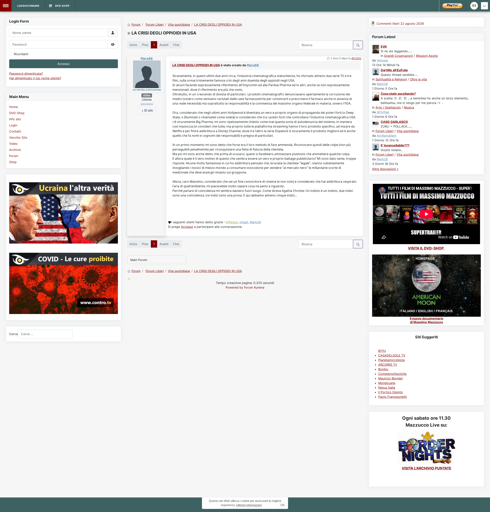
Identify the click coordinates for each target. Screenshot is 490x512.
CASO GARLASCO (394, 122)
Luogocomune (28, 5)
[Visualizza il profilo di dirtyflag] (376, 96)
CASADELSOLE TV (391, 355)
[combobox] (45, 334)
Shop (13, 162)
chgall (243, 222)
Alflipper (232, 222)
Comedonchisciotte (392, 374)
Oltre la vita (418, 79)
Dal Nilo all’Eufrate (394, 70)
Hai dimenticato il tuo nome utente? (35, 78)
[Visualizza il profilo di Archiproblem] (376, 123)
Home (13, 107)
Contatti (15, 131)
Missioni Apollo (427, 56)
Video (13, 144)
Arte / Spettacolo (388, 107)
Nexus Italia (386, 387)
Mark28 (255, 222)
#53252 (356, 58)
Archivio (15, 150)
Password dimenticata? (26, 73)
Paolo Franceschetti (392, 397)
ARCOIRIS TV (387, 364)
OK (282, 505)
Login (13, 125)
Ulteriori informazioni (249, 505)
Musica (409, 107)
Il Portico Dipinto (390, 392)
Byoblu (383, 369)
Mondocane (386, 383)
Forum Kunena (254, 287)
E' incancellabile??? (395, 145)
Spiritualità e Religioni (391, 79)
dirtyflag (383, 112)
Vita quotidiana (408, 131)
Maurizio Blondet (390, 378)
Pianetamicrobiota (391, 360)
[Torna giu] (484, 6)
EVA (384, 46)
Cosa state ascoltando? (398, 94)
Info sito (15, 119)
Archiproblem (386, 135)
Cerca (13, 334)
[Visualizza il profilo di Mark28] (376, 71)
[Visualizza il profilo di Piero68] (147, 74)
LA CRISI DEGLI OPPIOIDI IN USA (196, 65)
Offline (146, 95)
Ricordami (21, 54)
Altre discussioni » (385, 169)
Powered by (234, 287)
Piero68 (147, 58)
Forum (13, 156)
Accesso (63, 64)
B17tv (382, 351)
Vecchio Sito (18, 137)
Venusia (382, 60)
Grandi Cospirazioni (398, 56)
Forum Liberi (385, 131)
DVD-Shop (16, 113)
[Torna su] (483, 505)
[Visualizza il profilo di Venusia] (376, 49)
